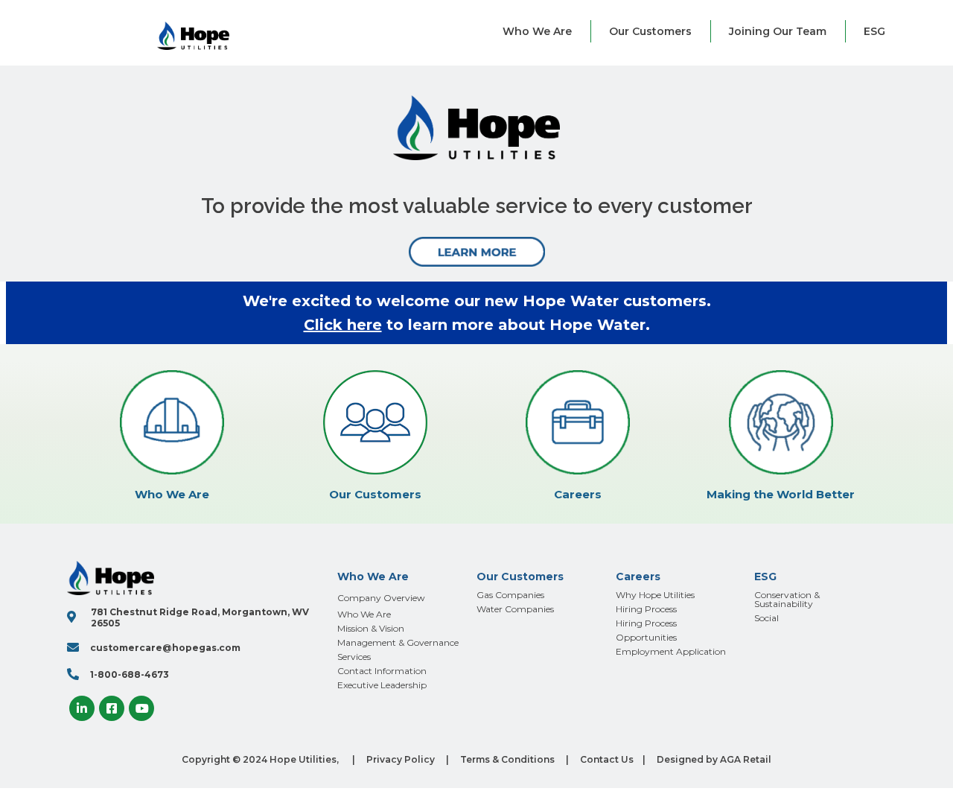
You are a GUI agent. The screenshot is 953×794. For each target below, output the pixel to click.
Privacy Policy (400, 759)
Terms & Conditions (507, 759)
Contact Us (607, 759)
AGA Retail (745, 759)
